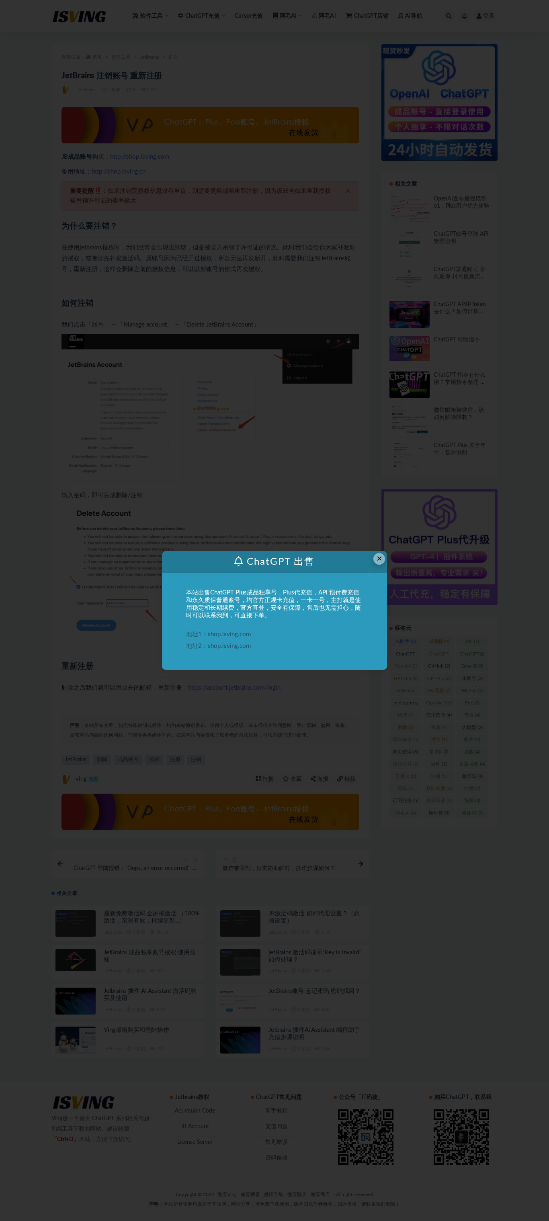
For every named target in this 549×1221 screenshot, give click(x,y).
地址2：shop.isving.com (218, 646)
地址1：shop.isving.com (218, 634)
